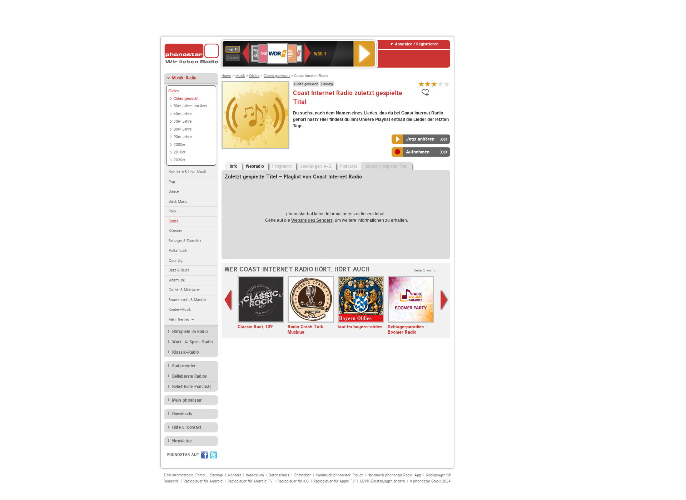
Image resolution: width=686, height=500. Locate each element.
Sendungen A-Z (316, 166)
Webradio (255, 166)
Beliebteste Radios (189, 376)
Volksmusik (178, 250)
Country (176, 260)
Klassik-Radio (185, 352)
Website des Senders (312, 220)
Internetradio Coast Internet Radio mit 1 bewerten (421, 84)
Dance (174, 191)
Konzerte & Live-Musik (188, 172)
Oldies (173, 91)
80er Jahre (183, 129)
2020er (179, 160)
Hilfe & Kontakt (186, 427)
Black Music (178, 201)
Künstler (175, 231)
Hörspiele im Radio (190, 331)
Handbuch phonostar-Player (339, 475)
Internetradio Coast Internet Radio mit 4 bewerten (440, 84)
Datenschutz (279, 475)
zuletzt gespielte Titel (386, 166)
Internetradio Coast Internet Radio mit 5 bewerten (447, 84)
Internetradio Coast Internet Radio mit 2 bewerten (427, 84)
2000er (179, 144)
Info (233, 166)
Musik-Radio (184, 77)
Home (226, 76)
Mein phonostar (187, 400)
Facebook (204, 455)
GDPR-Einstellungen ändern (382, 481)
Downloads (182, 413)
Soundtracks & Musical (187, 300)
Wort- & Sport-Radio (192, 341)
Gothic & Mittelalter (184, 290)
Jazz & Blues (179, 270)
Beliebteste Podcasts (192, 386)
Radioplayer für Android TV (250, 481)
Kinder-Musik (180, 309)
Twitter (213, 455)
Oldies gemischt (186, 98)
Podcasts (348, 166)
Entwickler (302, 475)
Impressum (255, 475)
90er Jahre (183, 136)
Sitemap (216, 475)
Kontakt (234, 475)
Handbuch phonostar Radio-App (394, 475)
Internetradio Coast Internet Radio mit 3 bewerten (434, 84)
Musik (240, 76)
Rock (173, 211)
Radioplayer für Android (203, 481)
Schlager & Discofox (185, 241)
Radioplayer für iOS (293, 481)
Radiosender (184, 365)
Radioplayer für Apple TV (334, 481)
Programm (282, 166)
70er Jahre (183, 121)
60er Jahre (183, 114)
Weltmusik (177, 280)
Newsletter (182, 440)
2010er (179, 152)
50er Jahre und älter (190, 106)
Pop (172, 182)
